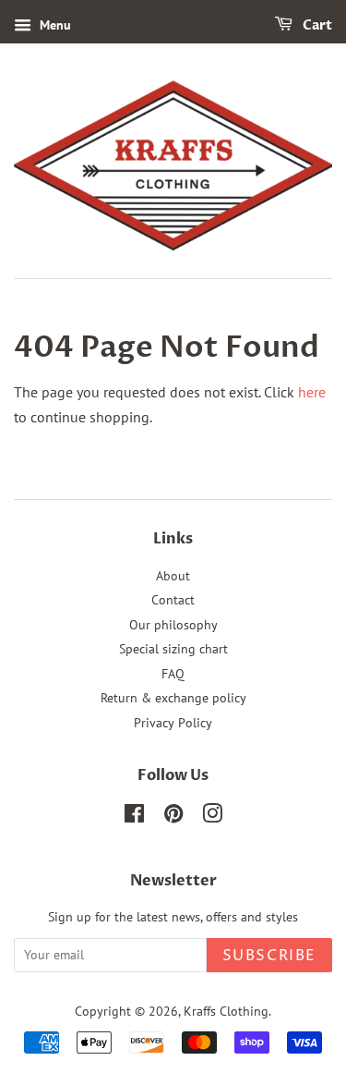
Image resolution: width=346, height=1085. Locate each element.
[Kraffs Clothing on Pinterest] (173, 817)
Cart (316, 25)
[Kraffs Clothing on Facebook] (134, 817)
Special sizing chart (173, 648)
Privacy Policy (173, 722)
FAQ (173, 673)
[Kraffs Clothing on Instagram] (212, 817)
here (312, 392)
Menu (53, 25)
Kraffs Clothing (226, 1011)
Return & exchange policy (173, 697)
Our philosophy (173, 624)
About (173, 575)
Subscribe (269, 955)
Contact (173, 599)
